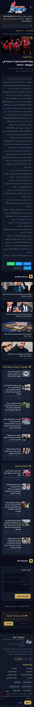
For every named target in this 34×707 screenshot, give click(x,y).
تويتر (18, 264)
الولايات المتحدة (26, 686)
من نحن (14, 668)
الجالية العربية (27, 691)
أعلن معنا (29, 671)
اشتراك (8, 623)
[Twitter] (26, 659)
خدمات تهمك (20, 31)
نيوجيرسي (17, 682)
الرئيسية (28, 31)
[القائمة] (31, 7)
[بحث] (31, 26)
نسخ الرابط (16, 268)
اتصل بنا (19, 659)
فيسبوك (26, 264)
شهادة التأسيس (11, 678)
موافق (28, 702)
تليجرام (26, 268)
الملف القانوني (12, 674)
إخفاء (20, 702)
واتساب (10, 264)
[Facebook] (30, 659)
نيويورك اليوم (27, 682)
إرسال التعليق (22, 596)
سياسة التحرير (12, 671)
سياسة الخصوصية (26, 674)
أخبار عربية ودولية (14, 686)
